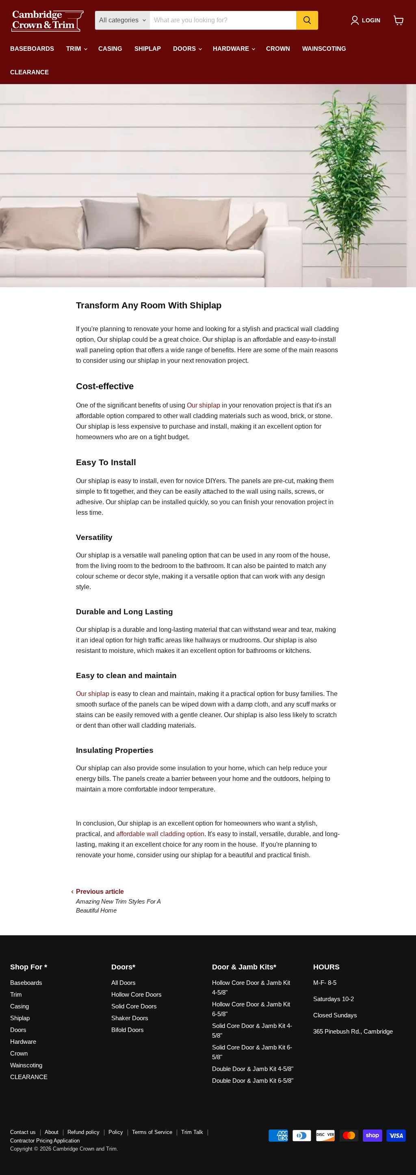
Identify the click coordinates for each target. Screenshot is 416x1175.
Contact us (23, 1132)
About (51, 1132)
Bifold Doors (127, 1029)
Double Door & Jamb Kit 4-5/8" (252, 1068)
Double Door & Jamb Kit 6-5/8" (252, 1080)
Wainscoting (324, 48)
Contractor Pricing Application (45, 1141)
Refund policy (83, 1132)
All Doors (123, 982)
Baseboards (32, 48)
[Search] (307, 20)
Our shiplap (203, 405)
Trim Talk (192, 1132)
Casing (110, 48)
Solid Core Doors (134, 1006)
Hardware (232, 48)
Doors (185, 48)
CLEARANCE (29, 72)
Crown (278, 48)
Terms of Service (152, 1132)
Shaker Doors (129, 1018)
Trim (74, 48)
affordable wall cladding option (160, 833)
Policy (115, 1132)
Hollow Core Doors (136, 994)
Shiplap (147, 48)
